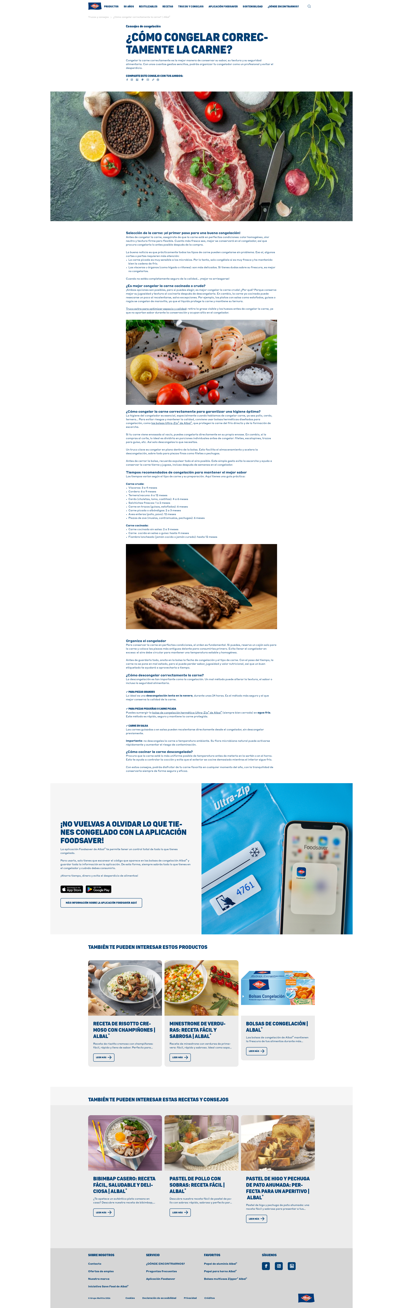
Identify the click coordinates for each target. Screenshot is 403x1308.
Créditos (209, 1298)
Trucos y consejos (190, 6)
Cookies (130, 1298)
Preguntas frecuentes (161, 1271)
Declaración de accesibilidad (159, 1298)
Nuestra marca (98, 1279)
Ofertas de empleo (101, 1271)
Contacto (94, 1264)
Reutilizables (148, 6)
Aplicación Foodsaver (223, 6)
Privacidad (190, 1298)
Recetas (167, 6)
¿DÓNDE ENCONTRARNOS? (165, 1264)
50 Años (129, 6)
